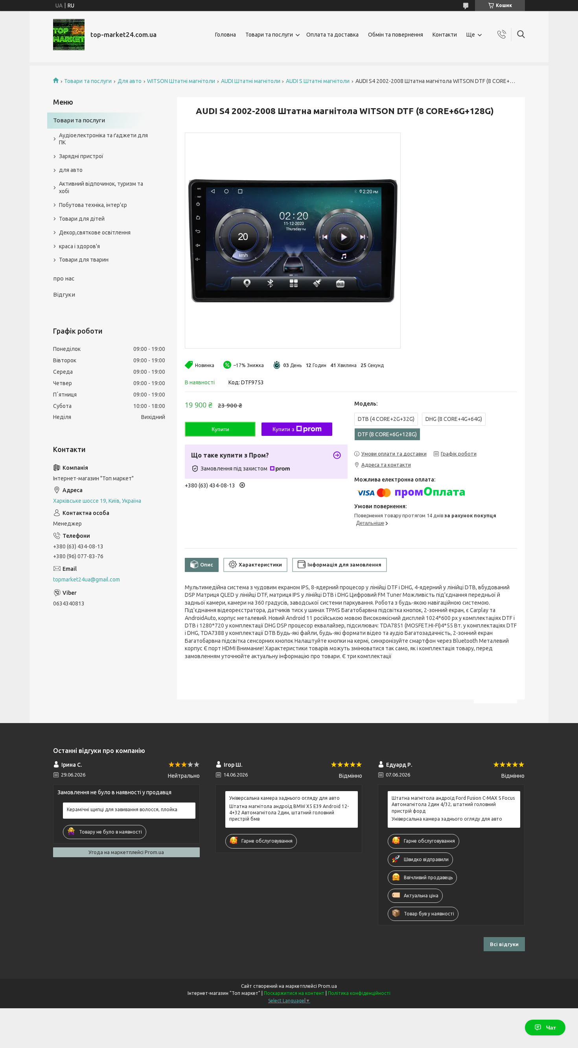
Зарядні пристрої (81, 156)
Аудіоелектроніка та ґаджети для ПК (103, 139)
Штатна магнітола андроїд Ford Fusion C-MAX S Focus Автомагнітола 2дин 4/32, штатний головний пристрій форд (453, 804)
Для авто (130, 81)
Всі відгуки (504, 944)
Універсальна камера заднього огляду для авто (284, 798)
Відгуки (64, 294)
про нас (63, 278)
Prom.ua (327, 986)
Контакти (445, 34)
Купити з (283, 429)
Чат (551, 1027)
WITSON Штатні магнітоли (181, 81)
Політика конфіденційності (359, 993)
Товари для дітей (82, 219)
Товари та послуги (269, 34)
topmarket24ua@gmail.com (86, 579)
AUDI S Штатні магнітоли (318, 81)
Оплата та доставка (332, 34)
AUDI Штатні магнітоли (250, 81)
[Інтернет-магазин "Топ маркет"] (69, 34)
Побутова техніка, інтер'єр (93, 205)
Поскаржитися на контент (294, 993)
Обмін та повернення (395, 34)
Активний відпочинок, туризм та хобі (101, 187)
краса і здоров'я (79, 246)
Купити (220, 429)
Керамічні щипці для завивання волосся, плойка (122, 809)
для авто (71, 170)
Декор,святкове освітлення (95, 232)
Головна (225, 34)
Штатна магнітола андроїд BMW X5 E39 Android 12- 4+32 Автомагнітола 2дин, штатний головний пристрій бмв (289, 812)
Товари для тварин (84, 259)
